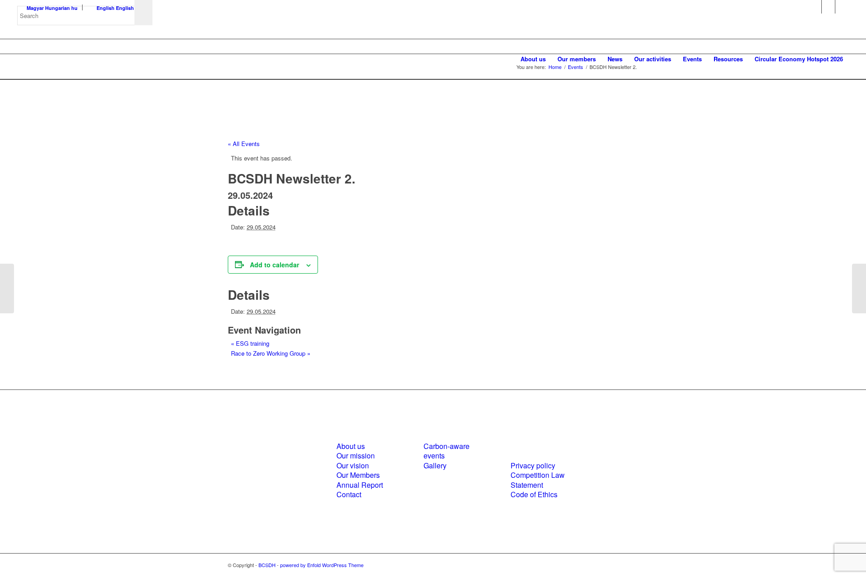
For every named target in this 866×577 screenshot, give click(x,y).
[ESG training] (7, 288)
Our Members (358, 475)
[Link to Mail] (842, 7)
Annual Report (359, 485)
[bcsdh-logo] (84, 59)
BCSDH (267, 564)
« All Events (244, 143)
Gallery (435, 465)
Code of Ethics (534, 494)
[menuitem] (533, 59)
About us (350, 446)
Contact (348, 494)
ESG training (250, 343)
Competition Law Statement (538, 480)
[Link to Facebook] (814, 7)
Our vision (352, 465)
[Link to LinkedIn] (828, 7)
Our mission (355, 455)
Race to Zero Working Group (270, 353)
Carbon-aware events (447, 451)
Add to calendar (274, 264)
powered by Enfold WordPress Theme (322, 564)
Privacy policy (533, 465)
